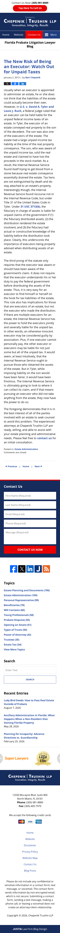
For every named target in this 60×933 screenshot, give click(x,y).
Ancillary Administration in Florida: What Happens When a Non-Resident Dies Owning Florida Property (29, 719)
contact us (44, 438)
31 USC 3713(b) (30, 206)
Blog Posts (30, 870)
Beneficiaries (14, 605)
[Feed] (46, 569)
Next (38, 466)
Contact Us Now (30, 549)
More (53, 34)
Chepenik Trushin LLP (40, 915)
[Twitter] (22, 569)
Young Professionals (19, 615)
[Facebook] (13, 569)
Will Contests (14, 610)
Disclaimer (30, 845)
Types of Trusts (15, 629)
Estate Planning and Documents (27, 590)
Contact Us (34, 34)
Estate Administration (26, 449)
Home (5, 34)
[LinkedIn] (30, 569)
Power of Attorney (17, 634)
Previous (11, 466)
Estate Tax (12, 644)
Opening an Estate (17, 625)
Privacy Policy (30, 851)
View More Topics (14, 649)
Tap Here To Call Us (30, 8)
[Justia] (38, 569)
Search (30, 679)
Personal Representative (21, 600)
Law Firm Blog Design (30, 929)
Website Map (30, 858)
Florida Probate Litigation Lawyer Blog (30, 22)
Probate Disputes (17, 620)
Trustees (11, 639)
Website (18, 34)
